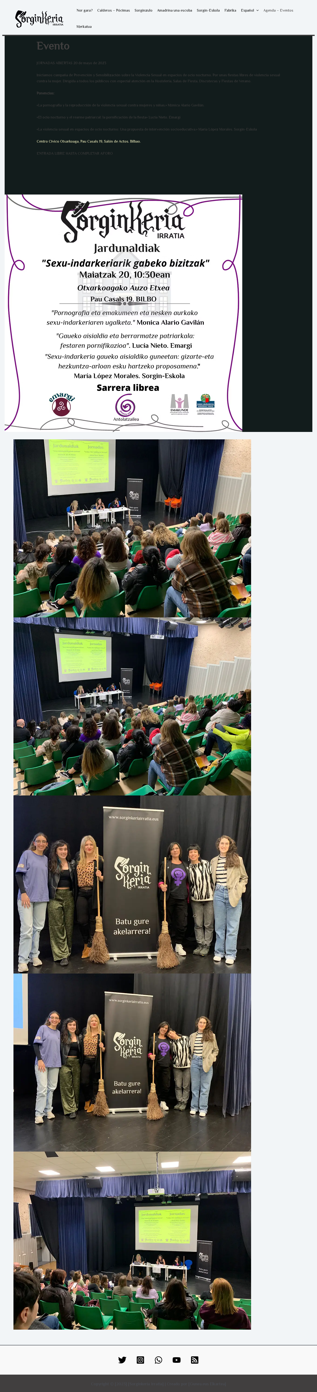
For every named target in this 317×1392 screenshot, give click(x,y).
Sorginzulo (143, 10)
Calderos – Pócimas (113, 10)
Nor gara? (85, 10)
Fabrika (230, 10)
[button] (256, 10)
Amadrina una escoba (174, 10)
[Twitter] (122, 1360)
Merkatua (84, 27)
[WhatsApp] (158, 1360)
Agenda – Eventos (278, 10)
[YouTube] (176, 1360)
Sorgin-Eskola (208, 10)
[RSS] (195, 1360)
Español (247, 10)
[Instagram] (140, 1360)
